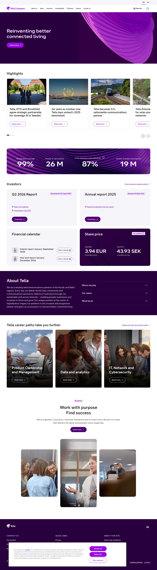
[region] (67, 554)
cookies (27, 550)
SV (148, 2)
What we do (87, 301)
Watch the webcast (21, 207)
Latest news (14, 45)
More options (98, 560)
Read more (16, 124)
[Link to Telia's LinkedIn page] (147, 526)
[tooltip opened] (103, 157)
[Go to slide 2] (10, 135)
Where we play (89, 285)
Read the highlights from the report (100, 207)
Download (18, 219)
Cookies (147, 562)
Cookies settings (136, 562)
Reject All (98, 554)
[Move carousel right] (148, 136)
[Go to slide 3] (12, 135)
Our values (87, 293)
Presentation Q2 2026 (22, 210)
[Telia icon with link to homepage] (11, 532)
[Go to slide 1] (8, 135)
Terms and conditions (112, 540)
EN (144, 2)
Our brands (11, 540)
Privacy (58, 540)
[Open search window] (147, 8)
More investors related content (136, 184)
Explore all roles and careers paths (135, 325)
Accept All (98, 549)
